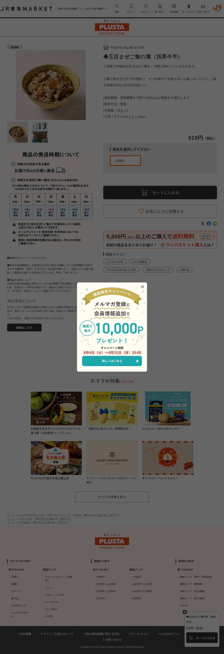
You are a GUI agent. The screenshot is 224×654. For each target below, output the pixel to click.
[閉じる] (142, 286)
